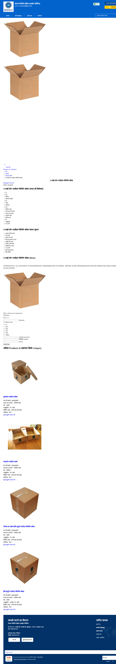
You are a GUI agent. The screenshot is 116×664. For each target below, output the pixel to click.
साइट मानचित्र (100, 637)
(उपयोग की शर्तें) (40, 657)
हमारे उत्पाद (29, 15)
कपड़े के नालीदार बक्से (10, 461)
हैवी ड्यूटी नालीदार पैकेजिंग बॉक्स (13, 591)
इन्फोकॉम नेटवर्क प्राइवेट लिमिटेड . (20, 659)
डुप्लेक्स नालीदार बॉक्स (10, 396)
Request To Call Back (9, 169)
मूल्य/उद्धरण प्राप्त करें (8, 183)
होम (6, 171)
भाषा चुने (108, 661)
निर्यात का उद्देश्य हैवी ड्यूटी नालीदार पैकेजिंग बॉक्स (19, 526)
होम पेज (7, 15)
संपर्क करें (40, 15)
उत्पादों (7, 173)
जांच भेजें (8, 167)
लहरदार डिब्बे (8, 175)
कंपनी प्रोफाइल (18, 15)
